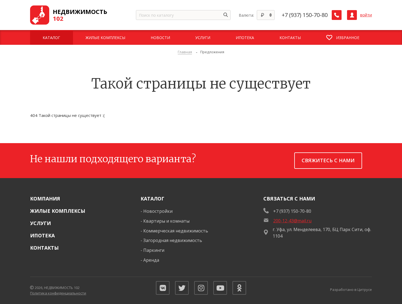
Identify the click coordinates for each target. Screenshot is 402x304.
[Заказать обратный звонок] (337, 15)
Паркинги (153, 250)
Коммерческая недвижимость (175, 231)
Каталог (152, 198)
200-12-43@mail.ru (292, 221)
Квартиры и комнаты (166, 221)
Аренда (151, 260)
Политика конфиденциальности (58, 293)
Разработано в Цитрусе (351, 289)
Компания (45, 198)
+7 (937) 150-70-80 (305, 15)
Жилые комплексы (57, 211)
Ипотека (42, 235)
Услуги (40, 223)
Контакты (44, 247)
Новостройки (158, 211)
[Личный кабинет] (352, 15)
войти (366, 14)
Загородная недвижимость (172, 240)
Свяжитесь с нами (328, 160)
